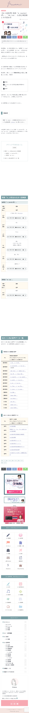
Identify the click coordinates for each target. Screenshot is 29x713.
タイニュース (16, 626)
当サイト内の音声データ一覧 (12, 158)
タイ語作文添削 (16, 646)
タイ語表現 (16, 659)
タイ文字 (16, 645)
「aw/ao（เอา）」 (14, 404)
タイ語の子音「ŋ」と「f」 (15, 440)
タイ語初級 (9, 460)
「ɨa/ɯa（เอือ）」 (14, 395)
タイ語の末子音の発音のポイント (17, 446)
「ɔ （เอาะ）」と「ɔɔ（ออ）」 (17, 389)
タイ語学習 (21, 460)
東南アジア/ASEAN (15, 671)
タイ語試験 (16, 661)
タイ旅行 (15, 636)
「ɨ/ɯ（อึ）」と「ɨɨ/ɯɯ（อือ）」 (17, 373)
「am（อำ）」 (13, 401)
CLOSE (14, 147)
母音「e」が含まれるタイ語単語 (13, 151)
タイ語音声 (3, 10)
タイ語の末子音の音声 (15, 449)
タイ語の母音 (13, 426)
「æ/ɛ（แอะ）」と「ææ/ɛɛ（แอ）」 (18, 370)
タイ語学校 (16, 654)
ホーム (19, 709)
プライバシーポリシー (12, 709)
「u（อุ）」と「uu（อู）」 (15, 383)
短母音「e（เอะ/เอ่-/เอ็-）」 (12, 153)
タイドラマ (16, 624)
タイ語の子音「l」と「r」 (15, 443)
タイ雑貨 (16, 639)
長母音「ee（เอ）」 (10, 155)
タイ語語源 (9, 652)
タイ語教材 (16, 655)
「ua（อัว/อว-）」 (14, 398)
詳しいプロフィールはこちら (9, 698)
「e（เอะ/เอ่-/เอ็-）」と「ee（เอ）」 (18, 365)
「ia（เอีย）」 (13, 392)
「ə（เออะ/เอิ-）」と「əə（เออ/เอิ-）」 (18, 377)
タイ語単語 (15, 460)
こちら (13, 122)
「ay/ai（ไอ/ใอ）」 (14, 407)
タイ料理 (16, 628)
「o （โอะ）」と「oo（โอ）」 (16, 386)
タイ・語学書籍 (15, 633)
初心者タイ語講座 (16, 664)
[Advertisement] (14, 178)
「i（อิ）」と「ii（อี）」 (15, 362)
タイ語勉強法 (16, 648)
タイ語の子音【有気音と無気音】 (17, 434)
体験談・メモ (15, 668)
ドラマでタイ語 (16, 663)
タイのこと (15, 622)
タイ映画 (16, 629)
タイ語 (3, 460)
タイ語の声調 (13, 437)
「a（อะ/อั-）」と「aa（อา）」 (17, 380)
